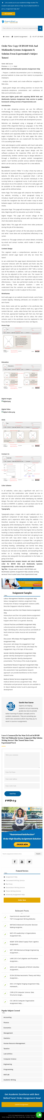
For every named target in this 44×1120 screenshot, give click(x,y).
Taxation (7, 1049)
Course (10, 64)
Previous (4, 66)
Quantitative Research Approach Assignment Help (21, 665)
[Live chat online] (39, 1115)
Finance (6, 1022)
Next (15, 66)
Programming (8, 1069)
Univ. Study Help (20, 1117)
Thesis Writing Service (13, 891)
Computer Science (10, 1059)
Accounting (7, 1017)
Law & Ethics (8, 1054)
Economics (7, 1028)
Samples (28, 1117)
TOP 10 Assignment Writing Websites (22, 919)
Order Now (22, 900)
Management (8, 1033)
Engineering (8, 1064)
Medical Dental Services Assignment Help (18, 679)
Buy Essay (9, 884)
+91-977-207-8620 (37, 36)
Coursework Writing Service (15, 880)
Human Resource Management (14, 1043)
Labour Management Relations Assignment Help (20, 598)
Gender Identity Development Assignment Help (20, 653)
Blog (32, 1117)
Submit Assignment (20, 37)
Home (7, 37)
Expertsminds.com (20, 1115)
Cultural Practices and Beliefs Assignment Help (20, 624)
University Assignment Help (15, 895)
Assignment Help (11, 877)
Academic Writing (10, 1080)
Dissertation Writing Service (15, 887)
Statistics (7, 1038)
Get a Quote (8, 13)
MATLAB (6, 1075)
